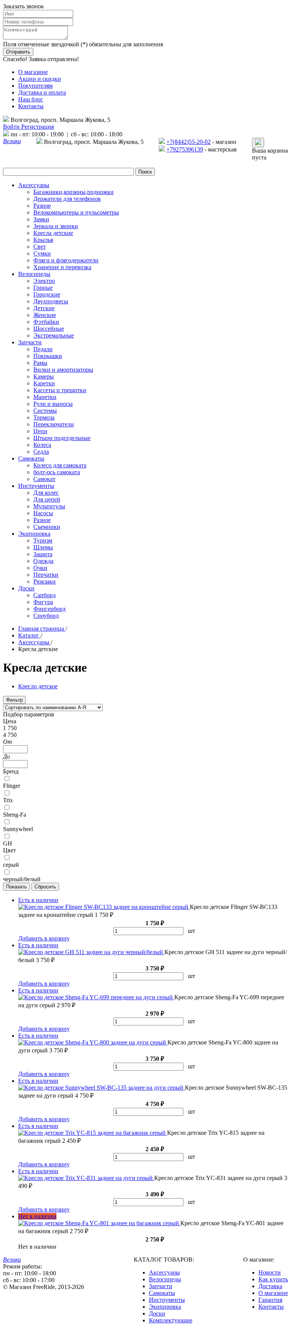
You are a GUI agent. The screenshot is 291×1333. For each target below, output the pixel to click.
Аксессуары (164, 1272)
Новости (269, 1272)
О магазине (33, 72)
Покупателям (35, 85)
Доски (157, 1313)
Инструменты (167, 1300)
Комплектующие (170, 1320)
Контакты (31, 106)
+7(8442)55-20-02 (188, 142)
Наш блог (30, 99)
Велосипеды (165, 1279)
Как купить (273, 1279)
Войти (12, 126)
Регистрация (37, 126)
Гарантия (270, 1300)
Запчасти (160, 1286)
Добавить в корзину (44, 938)
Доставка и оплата (42, 92)
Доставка (270, 1286)
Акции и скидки (39, 79)
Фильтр (14, 700)
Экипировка (165, 1306)
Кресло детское (38, 686)
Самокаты (162, 1293)
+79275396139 (184, 149)
